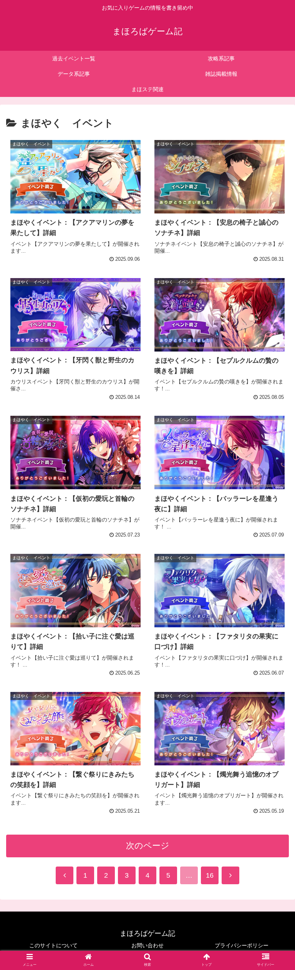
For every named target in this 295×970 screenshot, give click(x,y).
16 (210, 875)
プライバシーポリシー (241, 945)
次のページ (147, 845)
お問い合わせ (147, 945)
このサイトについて (53, 945)
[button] (272, 746)
